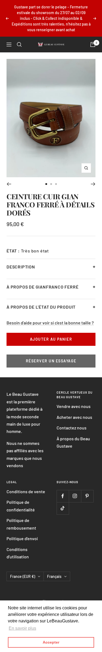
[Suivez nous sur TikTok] (63, 508)
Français (54, 576)
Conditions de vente (26, 491)
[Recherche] (19, 44)
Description (21, 266)
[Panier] (92, 44)
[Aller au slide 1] (46, 184)
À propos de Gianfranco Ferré (42, 286)
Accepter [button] (51, 642)
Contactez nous (71, 427)
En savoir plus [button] (22, 628)
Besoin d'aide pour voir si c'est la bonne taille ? (50, 322)
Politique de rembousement (21, 524)
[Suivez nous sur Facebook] (63, 496)
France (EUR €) (22, 576)
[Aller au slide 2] (51, 184)
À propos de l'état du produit (41, 306)
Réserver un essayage (51, 361)
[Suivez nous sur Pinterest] (87, 496)
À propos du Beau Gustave (73, 442)
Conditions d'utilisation (18, 553)
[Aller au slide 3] (56, 184)
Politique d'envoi (22, 538)
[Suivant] (93, 184)
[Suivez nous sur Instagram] (75, 496)
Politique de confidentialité (21, 505)
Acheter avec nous (74, 417)
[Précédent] (9, 184)
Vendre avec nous (74, 406)
